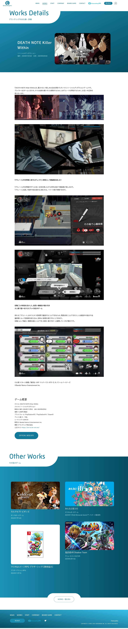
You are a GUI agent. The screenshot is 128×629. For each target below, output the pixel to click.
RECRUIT (108, 3)
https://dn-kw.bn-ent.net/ (30, 427)
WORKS (44, 3)
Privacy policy (114, 620)
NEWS (37, 3)
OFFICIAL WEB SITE (26, 435)
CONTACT (82, 3)
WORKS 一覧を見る (64, 599)
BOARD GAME (71, 3)
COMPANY (60, 3)
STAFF (52, 3)
